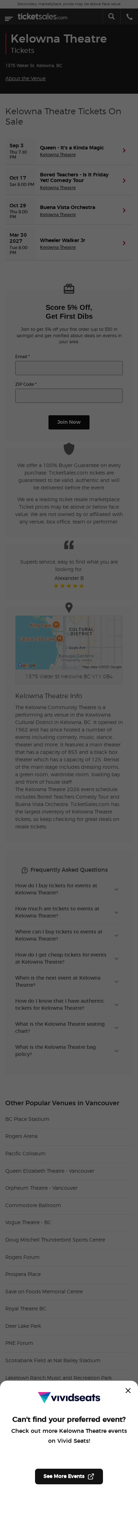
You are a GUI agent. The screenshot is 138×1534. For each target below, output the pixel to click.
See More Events (64, 1476)
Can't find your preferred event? (69, 1419)
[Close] (128, 1390)
